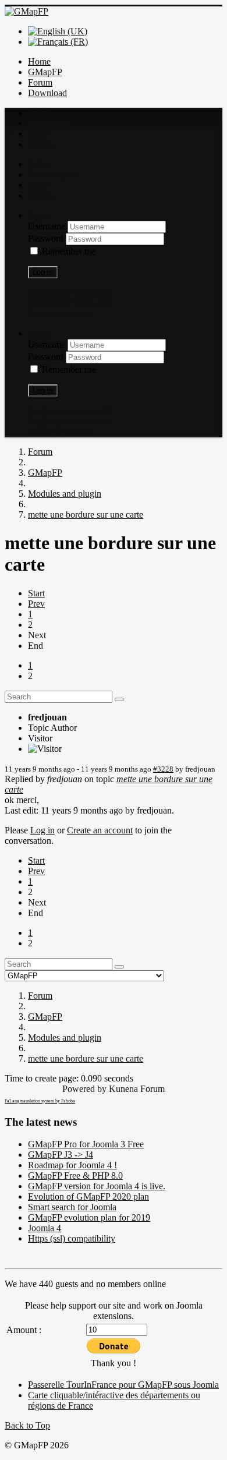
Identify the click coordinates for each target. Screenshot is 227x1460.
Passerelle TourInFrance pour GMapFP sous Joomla (123, 1385)
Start (36, 593)
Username (48, 226)
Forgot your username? (70, 303)
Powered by (84, 1089)
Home (39, 61)
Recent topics (52, 123)
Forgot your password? (70, 293)
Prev (36, 604)
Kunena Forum (137, 1089)
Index (38, 113)
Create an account (61, 314)
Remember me (68, 251)
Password (47, 238)
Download (47, 93)
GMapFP (45, 72)
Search (40, 144)
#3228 (163, 769)
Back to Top (27, 1425)
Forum (40, 82)
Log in (43, 272)
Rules (38, 134)
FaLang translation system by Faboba (40, 1101)
